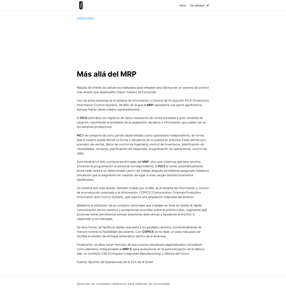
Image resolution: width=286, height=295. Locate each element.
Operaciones (85, 18)
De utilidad (197, 5)
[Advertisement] (143, 45)
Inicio (182, 5)
